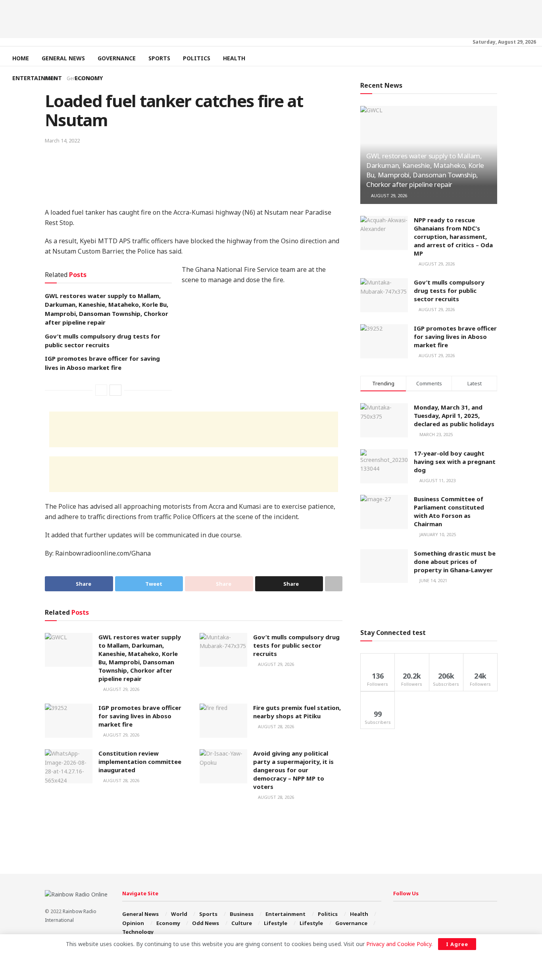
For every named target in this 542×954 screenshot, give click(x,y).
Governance (117, 58)
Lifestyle (275, 923)
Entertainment (37, 78)
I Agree (457, 944)
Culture (241, 923)
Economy (89, 78)
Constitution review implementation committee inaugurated (139, 761)
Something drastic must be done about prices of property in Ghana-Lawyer (455, 561)
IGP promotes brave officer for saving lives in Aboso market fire (139, 716)
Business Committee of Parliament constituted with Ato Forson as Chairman (449, 511)
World (179, 913)
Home (20, 58)
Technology (138, 931)
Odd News (205, 923)
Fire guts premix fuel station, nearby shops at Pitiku (297, 712)
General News (63, 58)
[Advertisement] (271, 18)
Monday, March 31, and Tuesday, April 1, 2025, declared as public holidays (454, 415)
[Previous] (101, 390)
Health (234, 58)
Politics (196, 58)
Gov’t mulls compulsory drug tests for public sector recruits (296, 645)
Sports (159, 58)
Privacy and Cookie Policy (398, 944)
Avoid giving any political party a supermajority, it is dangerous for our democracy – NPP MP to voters (293, 770)
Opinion (133, 923)
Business (242, 913)
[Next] (115, 390)
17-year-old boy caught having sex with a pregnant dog (455, 461)
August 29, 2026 (120, 689)
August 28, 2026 (275, 726)
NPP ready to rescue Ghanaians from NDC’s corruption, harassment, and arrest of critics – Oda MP (453, 236)
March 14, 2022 (62, 140)
